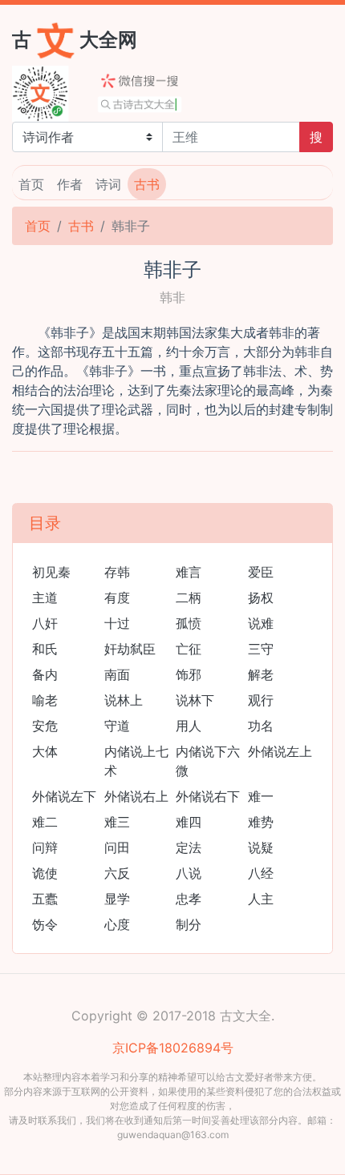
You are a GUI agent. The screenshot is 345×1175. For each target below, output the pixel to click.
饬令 (45, 924)
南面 (117, 674)
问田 (117, 847)
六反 (117, 873)
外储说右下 (208, 796)
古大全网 (74, 39)
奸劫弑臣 (130, 649)
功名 (261, 726)
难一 (261, 796)
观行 (261, 700)
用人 (188, 726)
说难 (261, 623)
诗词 (108, 184)
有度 (117, 598)
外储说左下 (64, 796)
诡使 (45, 873)
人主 (261, 899)
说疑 (261, 847)
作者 (70, 184)
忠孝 (188, 899)
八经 (261, 873)
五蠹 (45, 899)
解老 (261, 674)
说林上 (123, 700)
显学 (117, 899)
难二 (45, 822)
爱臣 (261, 572)
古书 (147, 184)
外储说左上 (280, 751)
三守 (261, 649)
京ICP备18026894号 (172, 1048)
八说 (188, 873)
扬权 (261, 598)
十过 (117, 623)
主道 (45, 598)
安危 (45, 726)
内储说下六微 (208, 761)
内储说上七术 (136, 761)
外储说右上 (136, 796)
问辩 (45, 847)
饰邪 (188, 674)
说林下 (195, 700)
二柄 (188, 598)
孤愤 (188, 623)
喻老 (45, 700)
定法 (188, 847)
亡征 (188, 649)
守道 (117, 726)
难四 (188, 822)
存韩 (117, 572)
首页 (31, 184)
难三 (117, 822)
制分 (188, 924)
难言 (188, 572)
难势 (261, 822)
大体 (45, 751)
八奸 (45, 623)
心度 (117, 924)
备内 (45, 674)
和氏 (45, 649)
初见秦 (51, 572)
